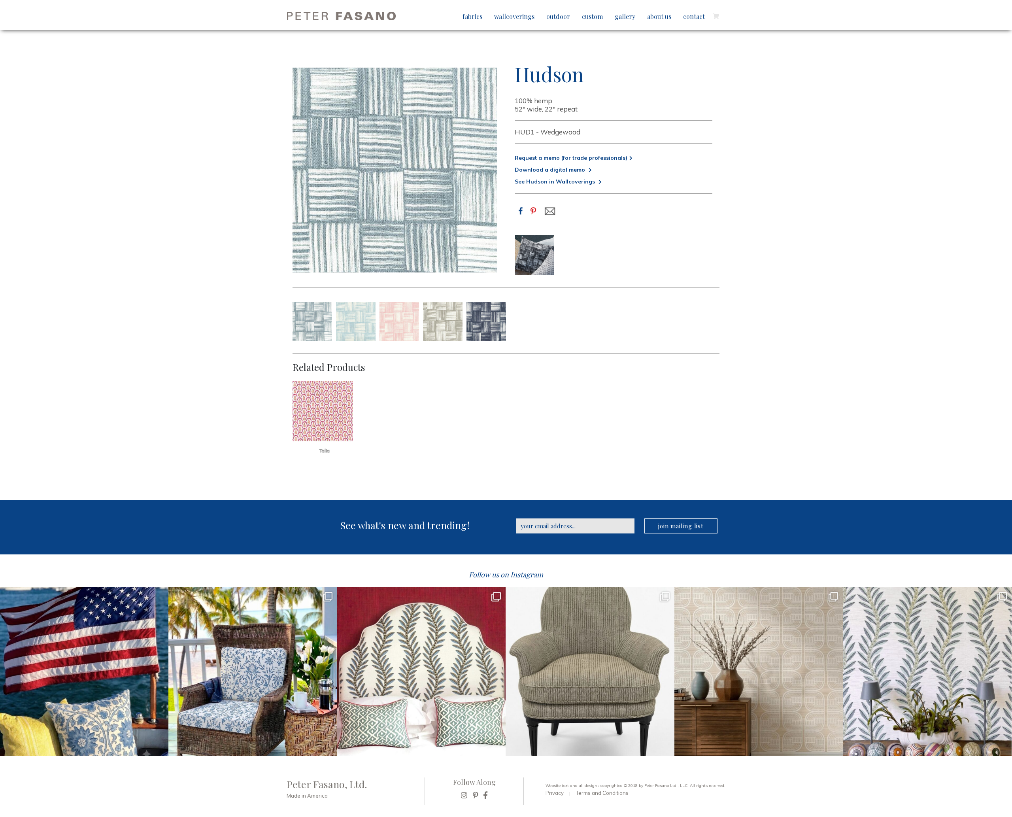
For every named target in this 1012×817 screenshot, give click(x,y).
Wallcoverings (514, 16)
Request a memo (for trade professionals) (571, 157)
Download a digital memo (551, 169)
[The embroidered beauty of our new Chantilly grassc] (758, 671)
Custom (592, 16)
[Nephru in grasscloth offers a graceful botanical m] (927, 671)
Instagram (526, 574)
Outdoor (558, 16)
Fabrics (472, 16)
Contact (694, 16)
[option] (534, 255)
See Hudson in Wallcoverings (556, 181)
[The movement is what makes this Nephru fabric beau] (421, 671)
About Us (659, 16)
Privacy (555, 793)
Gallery (625, 16)
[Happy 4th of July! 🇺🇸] (84, 671)
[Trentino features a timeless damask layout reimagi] (252, 671)
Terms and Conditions (602, 793)
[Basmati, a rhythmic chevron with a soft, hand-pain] (590, 671)
